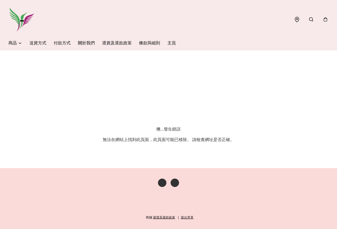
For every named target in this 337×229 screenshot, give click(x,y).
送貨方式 (37, 43)
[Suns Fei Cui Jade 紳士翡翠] (21, 19)
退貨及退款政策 (117, 43)
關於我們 (86, 43)
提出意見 (187, 217)
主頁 (171, 43)
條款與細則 (149, 43)
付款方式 (62, 43)
